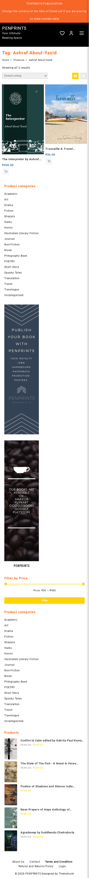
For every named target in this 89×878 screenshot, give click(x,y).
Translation (12, 278)
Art (6, 199)
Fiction (9, 210)
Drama (8, 205)
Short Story (11, 267)
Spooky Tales (13, 272)
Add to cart (6, 171)
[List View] (83, 76)
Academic (10, 193)
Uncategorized (13, 295)
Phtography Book (15, 255)
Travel (8, 283)
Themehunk (66, 873)
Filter (45, 600)
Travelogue (11, 289)
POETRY (9, 261)
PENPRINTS (14, 28)
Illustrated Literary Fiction (21, 233)
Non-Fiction (12, 244)
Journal (9, 238)
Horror (8, 227)
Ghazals (9, 216)
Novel (8, 250)
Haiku (8, 222)
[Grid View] (75, 76)
